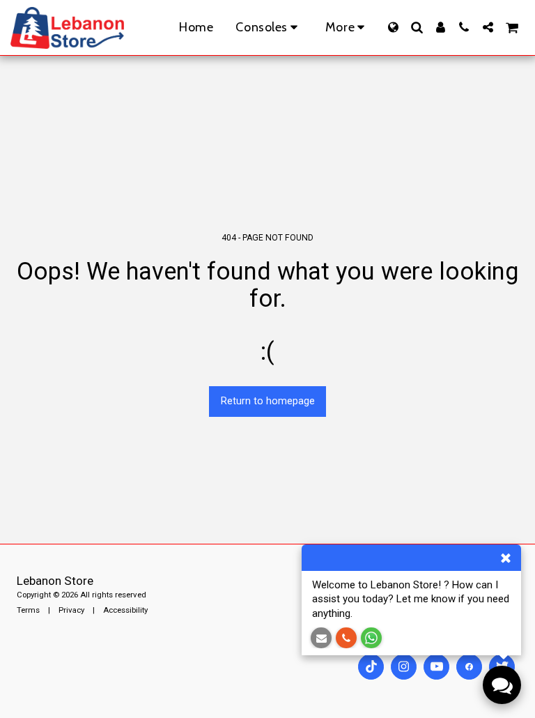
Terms (28, 610)
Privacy (71, 610)
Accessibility (125, 610)
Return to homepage (268, 400)
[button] (416, 27)
